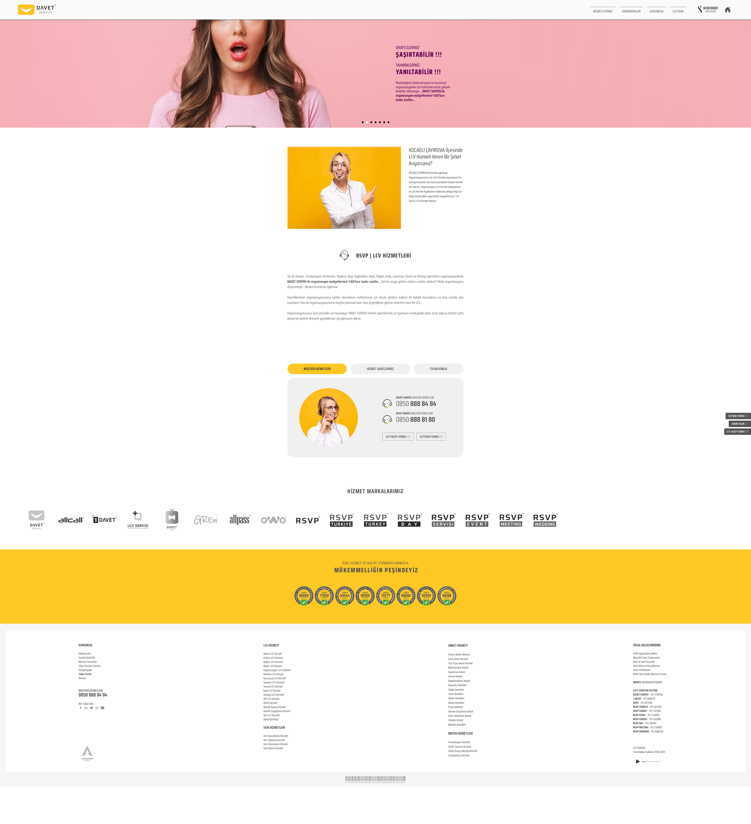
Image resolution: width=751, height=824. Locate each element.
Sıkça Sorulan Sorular (90, 665)
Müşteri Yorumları (88, 661)
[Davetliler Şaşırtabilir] (367, 122)
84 (104, 695)
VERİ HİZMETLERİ (274, 727)
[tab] (317, 369)
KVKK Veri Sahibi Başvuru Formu (649, 674)
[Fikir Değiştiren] (384, 122)
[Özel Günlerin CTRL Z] (380, 122)
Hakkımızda (85, 653)
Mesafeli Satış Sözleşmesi (646, 657)
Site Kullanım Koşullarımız (646, 665)
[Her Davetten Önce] (375, 122)
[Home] (727, 9)
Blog (81, 682)
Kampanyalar (85, 670)
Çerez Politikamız (641, 670)
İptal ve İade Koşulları (644, 661)
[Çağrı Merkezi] (363, 122)
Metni (654, 653)
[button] (602, 9)
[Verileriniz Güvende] (371, 122)
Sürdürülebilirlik (87, 657)
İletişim (82, 678)
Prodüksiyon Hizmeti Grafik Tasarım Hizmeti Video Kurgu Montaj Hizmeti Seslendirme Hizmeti (462, 749)
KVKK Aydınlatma (642, 653)
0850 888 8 (89, 695)
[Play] (638, 761)
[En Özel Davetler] (388, 122)
